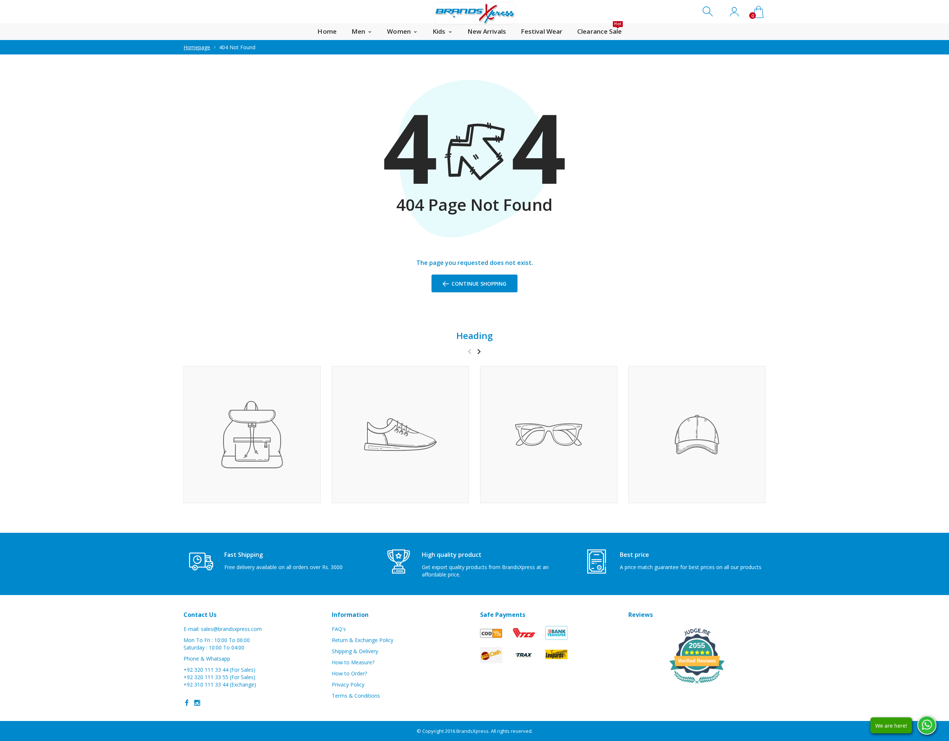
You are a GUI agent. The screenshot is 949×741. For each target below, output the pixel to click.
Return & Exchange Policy (362, 640)
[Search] (708, 12)
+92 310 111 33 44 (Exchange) (219, 684)
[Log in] (734, 12)
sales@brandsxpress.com (231, 628)
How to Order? (349, 673)
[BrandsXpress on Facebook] (187, 703)
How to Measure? (353, 662)
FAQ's (339, 628)
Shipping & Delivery (355, 651)
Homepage (196, 47)
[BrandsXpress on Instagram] (197, 703)
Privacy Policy (348, 684)
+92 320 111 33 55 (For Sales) (219, 677)
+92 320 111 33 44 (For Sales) (219, 669)
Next (479, 351)
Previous (469, 351)
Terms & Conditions (356, 695)
